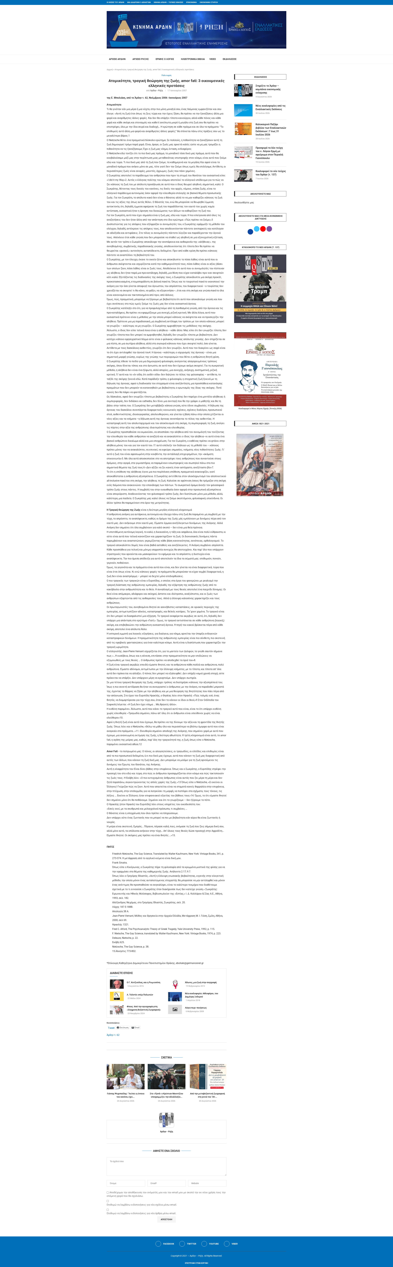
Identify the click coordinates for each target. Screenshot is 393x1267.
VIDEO (212, 59)
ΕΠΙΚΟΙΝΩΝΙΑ (191, 2)
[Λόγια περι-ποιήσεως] (175, 1009)
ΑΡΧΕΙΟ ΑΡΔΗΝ (117, 59)
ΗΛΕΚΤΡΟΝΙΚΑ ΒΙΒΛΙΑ (193, 59)
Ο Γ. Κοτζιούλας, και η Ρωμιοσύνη (143, 982)
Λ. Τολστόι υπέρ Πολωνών (140, 994)
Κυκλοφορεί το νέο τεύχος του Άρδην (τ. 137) (271, 173)
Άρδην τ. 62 (113, 1035)
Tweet (111, 1027)
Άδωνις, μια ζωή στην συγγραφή (201, 982)
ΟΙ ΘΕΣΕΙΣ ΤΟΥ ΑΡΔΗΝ (115, 2)
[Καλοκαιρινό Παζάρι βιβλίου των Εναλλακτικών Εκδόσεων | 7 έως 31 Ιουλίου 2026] (243, 129)
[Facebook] (279, 2)
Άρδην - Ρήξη (156, 90)
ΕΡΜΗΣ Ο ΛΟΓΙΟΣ (165, 59)
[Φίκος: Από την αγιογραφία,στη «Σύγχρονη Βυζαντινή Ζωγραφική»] (117, 1009)
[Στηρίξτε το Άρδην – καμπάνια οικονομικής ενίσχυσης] (243, 90)
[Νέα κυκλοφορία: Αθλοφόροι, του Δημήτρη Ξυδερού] (175, 996)
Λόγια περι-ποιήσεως (196, 1008)
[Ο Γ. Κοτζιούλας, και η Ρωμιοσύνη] (117, 984)
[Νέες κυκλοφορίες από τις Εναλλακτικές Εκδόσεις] (243, 110)
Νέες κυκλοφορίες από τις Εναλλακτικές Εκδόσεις (271, 107)
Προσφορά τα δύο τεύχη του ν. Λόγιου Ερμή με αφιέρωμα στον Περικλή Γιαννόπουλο (269, 153)
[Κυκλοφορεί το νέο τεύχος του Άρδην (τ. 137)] (243, 176)
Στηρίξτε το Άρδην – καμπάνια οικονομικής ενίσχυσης (268, 89)
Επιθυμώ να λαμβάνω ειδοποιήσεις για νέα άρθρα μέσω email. (141, 1213)
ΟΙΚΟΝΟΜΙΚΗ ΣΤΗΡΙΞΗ (209, 2)
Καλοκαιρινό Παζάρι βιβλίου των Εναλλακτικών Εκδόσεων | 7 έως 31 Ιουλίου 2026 (271, 129)
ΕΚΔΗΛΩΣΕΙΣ (230, 59)
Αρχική (110, 69)
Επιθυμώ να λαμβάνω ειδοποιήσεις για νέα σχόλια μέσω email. (142, 1204)
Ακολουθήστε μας (244, 202)
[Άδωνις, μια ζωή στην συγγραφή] (175, 984)
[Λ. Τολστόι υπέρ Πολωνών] (117, 996)
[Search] (284, 59)
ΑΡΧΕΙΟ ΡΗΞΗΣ (140, 59)
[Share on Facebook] (163, 1046)
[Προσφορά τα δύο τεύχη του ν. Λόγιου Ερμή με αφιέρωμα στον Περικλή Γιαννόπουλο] (243, 152)
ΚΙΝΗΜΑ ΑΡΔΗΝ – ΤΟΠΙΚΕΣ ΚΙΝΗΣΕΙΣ (168, 2)
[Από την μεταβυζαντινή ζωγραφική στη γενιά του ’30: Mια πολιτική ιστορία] (207, 1076)
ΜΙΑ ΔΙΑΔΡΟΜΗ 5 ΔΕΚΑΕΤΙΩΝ (139, 2)
